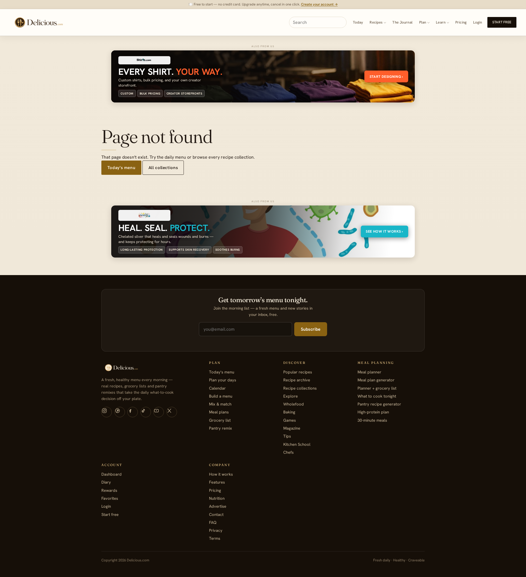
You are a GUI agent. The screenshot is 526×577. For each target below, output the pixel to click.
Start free (501, 22)
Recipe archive (296, 379)
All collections (163, 167)
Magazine (291, 428)
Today (358, 22)
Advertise (217, 506)
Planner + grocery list (377, 388)
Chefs (288, 452)
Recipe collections (300, 388)
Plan (422, 22)
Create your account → (319, 4)
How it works (221, 474)
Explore (290, 396)
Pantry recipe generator (379, 404)
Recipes (376, 22)
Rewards (109, 490)
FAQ (212, 522)
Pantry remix (220, 428)
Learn (440, 22)
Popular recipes (297, 372)
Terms (214, 538)
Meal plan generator (376, 379)
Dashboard (111, 474)
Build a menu (220, 396)
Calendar (217, 388)
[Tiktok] (146, 412)
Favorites (109, 498)
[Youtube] (158, 412)
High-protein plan (373, 412)
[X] (172, 412)
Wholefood (293, 404)
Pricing (461, 22)
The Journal (402, 22)
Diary (106, 482)
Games (289, 420)
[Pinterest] (120, 412)
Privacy (215, 530)
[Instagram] (106, 412)
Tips (287, 436)
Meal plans (219, 412)
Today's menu (121, 167)
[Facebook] (132, 412)
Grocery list (220, 420)
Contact (216, 514)
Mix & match (220, 404)
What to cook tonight (377, 396)
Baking (289, 412)
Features (217, 482)
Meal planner (369, 372)
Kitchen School (296, 444)
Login (477, 22)
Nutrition (217, 498)
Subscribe (311, 329)
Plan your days (222, 379)
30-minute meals (372, 420)
